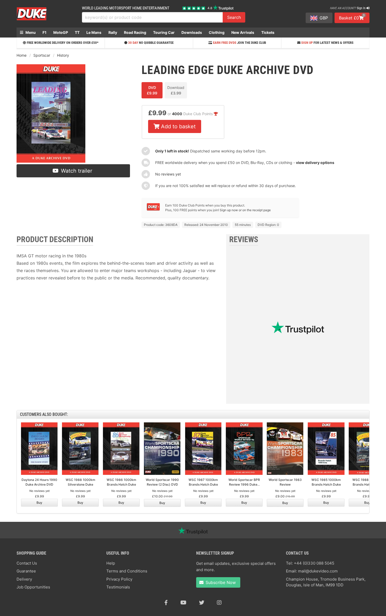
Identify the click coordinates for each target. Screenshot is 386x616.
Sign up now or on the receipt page (245, 210)
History (63, 55)
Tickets (267, 32)
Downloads (191, 32)
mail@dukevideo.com (318, 571)
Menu (30, 32)
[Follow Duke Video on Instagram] (219, 602)
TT (77, 32)
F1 (44, 32)
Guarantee (26, 571)
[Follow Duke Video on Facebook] (166, 602)
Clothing (217, 32)
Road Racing (135, 32)
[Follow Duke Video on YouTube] (183, 602)
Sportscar (41, 55)
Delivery (24, 579)
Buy (39, 503)
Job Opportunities (33, 587)
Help (110, 563)
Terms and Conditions (126, 571)
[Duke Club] (153, 209)
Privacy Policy (119, 579)
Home (22, 55)
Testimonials (118, 587)
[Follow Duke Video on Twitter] (201, 602)
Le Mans (93, 32)
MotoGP (60, 32)
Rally (112, 32)
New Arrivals (242, 32)
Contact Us (27, 563)
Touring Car (164, 32)
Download (175, 90)
